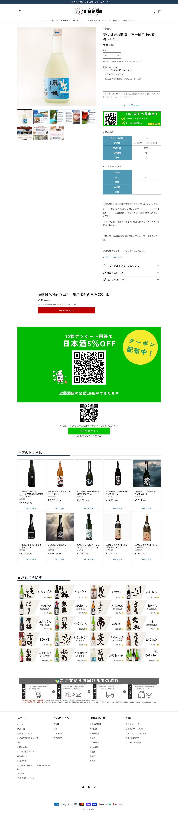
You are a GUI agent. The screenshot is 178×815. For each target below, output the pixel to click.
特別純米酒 (94, 742)
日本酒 (56, 724)
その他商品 (58, 738)
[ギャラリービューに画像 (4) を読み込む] (72, 116)
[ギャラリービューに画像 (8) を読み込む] (56, 133)
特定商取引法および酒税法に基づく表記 (33, 767)
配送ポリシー (23, 756)
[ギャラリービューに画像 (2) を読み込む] (40, 116)
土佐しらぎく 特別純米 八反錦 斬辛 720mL (146, 546)
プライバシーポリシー (26, 778)
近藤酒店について (25, 733)
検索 (19, 742)
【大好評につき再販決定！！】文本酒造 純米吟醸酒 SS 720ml (31, 494)
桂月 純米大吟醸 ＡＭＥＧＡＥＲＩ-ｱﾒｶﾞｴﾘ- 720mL (88, 546)
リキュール (58, 733)
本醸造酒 (93, 756)
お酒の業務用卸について (27, 738)
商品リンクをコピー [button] (114, 257)
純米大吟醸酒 (95, 724)
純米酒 (92, 751)
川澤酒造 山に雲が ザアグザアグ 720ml (146, 492)
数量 (104, 50)
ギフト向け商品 (132, 738)
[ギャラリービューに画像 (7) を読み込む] (40, 133)
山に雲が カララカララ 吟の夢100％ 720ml (88, 492)
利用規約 (21, 773)
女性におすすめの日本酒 (136, 733)
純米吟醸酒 (94, 733)
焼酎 (55, 728)
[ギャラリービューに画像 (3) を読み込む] (56, 116)
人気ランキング (132, 724)
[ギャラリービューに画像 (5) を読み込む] (88, 116)
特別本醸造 (94, 747)
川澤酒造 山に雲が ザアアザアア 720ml (59, 546)
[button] (20, 11)
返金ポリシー (23, 761)
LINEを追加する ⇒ (89, 430)
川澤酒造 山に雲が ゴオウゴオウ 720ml (30, 546)
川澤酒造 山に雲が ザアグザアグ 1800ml (117, 492)
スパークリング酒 (133, 742)
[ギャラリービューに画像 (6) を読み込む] (24, 133)
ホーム (20, 724)
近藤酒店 (92, 809)
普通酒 (92, 761)
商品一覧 (21, 728)
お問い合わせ (23, 747)
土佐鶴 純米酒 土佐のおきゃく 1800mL (59, 492)
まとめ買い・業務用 (134, 728)
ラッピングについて (25, 751)
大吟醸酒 (93, 728)
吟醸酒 (92, 738)
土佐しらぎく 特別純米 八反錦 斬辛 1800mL (117, 546)
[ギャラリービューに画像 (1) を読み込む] (24, 116)
